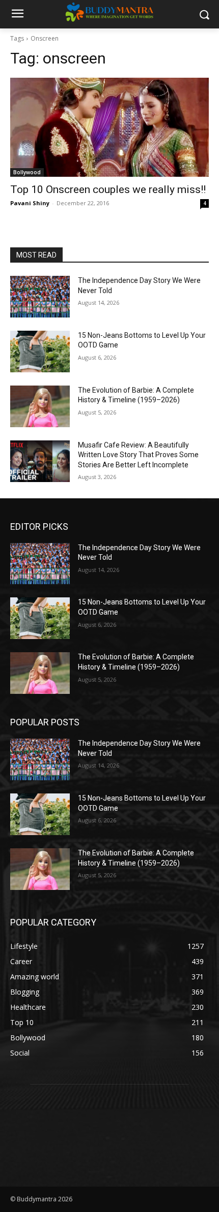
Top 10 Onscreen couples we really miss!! (108, 189)
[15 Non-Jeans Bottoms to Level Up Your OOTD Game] (40, 351)
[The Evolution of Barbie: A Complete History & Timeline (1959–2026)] (40, 406)
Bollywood (27, 172)
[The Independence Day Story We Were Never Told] (40, 296)
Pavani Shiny (29, 203)
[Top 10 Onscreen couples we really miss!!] (109, 127)
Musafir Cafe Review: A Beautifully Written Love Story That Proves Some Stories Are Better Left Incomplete (138, 455)
